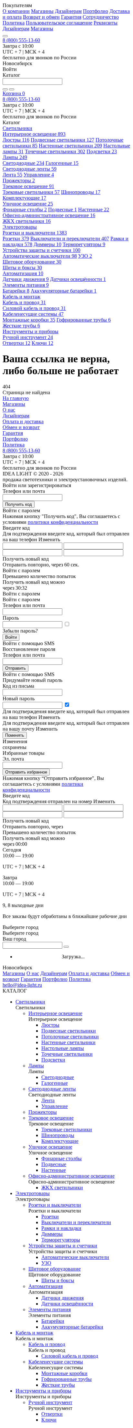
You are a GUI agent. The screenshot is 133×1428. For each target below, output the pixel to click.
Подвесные (62, 209)
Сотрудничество (101, 17)
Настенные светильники (70, 145)
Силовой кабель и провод (34, 308)
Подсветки (102, 151)
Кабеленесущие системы (33, 314)
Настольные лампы (62, 1048)
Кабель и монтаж (34, 1332)
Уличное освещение (28, 203)
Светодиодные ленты (29, 169)
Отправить (15, 668)
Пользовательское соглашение (59, 22)
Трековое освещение (28, 186)
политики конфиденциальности (63, 522)
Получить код (18, 504)
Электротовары (32, 1193)
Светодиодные (23, 163)
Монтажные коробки (29, 320)
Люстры (16, 140)
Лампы (15, 157)
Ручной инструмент (28, 337)
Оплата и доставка (23, 421)
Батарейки (16, 291)
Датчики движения (26, 279)
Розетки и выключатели (35, 232)
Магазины (42, 11)
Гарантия (71, 17)
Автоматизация (23, 273)
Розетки (16, 238)
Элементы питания (26, 285)
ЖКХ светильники (27, 221)
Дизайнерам (68, 11)
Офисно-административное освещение (49, 215)
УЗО (85, 256)
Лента (12, 174)
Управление (39, 174)
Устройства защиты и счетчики (41, 250)
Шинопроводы (80, 192)
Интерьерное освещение (34, 134)
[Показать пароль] (67, 624)
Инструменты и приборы (43, 1390)
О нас (9, 410)
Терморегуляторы (84, 244)
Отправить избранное (26, 772)
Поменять (14, 735)
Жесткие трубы (21, 325)
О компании (16, 11)
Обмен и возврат (21, 427)
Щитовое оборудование (32, 262)
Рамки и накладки (61, 1228)
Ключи (42, 343)
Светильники (30, 1001)
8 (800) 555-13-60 (21, 40)
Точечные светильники (55, 151)
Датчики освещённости (78, 279)
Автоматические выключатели (40, 256)
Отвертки (16, 343)
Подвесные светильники (62, 140)
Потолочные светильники (70, 1036)
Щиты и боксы (22, 267)
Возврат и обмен (41, 17)
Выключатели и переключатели (69, 238)
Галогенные (62, 163)
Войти (11, 637)
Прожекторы (19, 180)
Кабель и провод (24, 302)
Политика (14, 22)
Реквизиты (106, 22)
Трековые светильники (31, 192)
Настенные (93, 209)
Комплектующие (24, 198)
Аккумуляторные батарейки (64, 291)
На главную (16, 398)
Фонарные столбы (25, 209)
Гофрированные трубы (83, 320)
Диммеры (47, 244)
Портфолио (95, 11)
